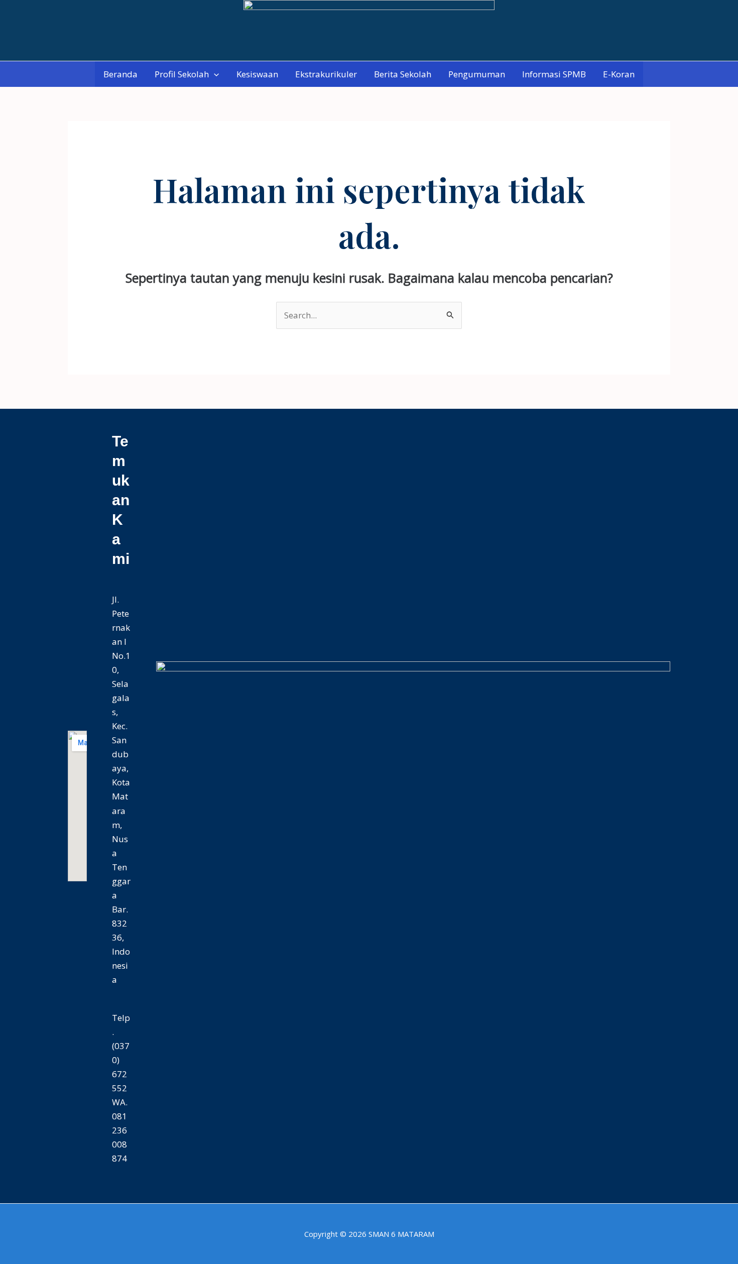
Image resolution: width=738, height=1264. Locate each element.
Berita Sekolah (402, 74)
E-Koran (619, 74)
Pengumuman (476, 74)
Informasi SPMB (554, 74)
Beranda (120, 74)
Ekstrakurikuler (326, 74)
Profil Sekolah (182, 74)
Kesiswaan (257, 74)
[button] (214, 74)
